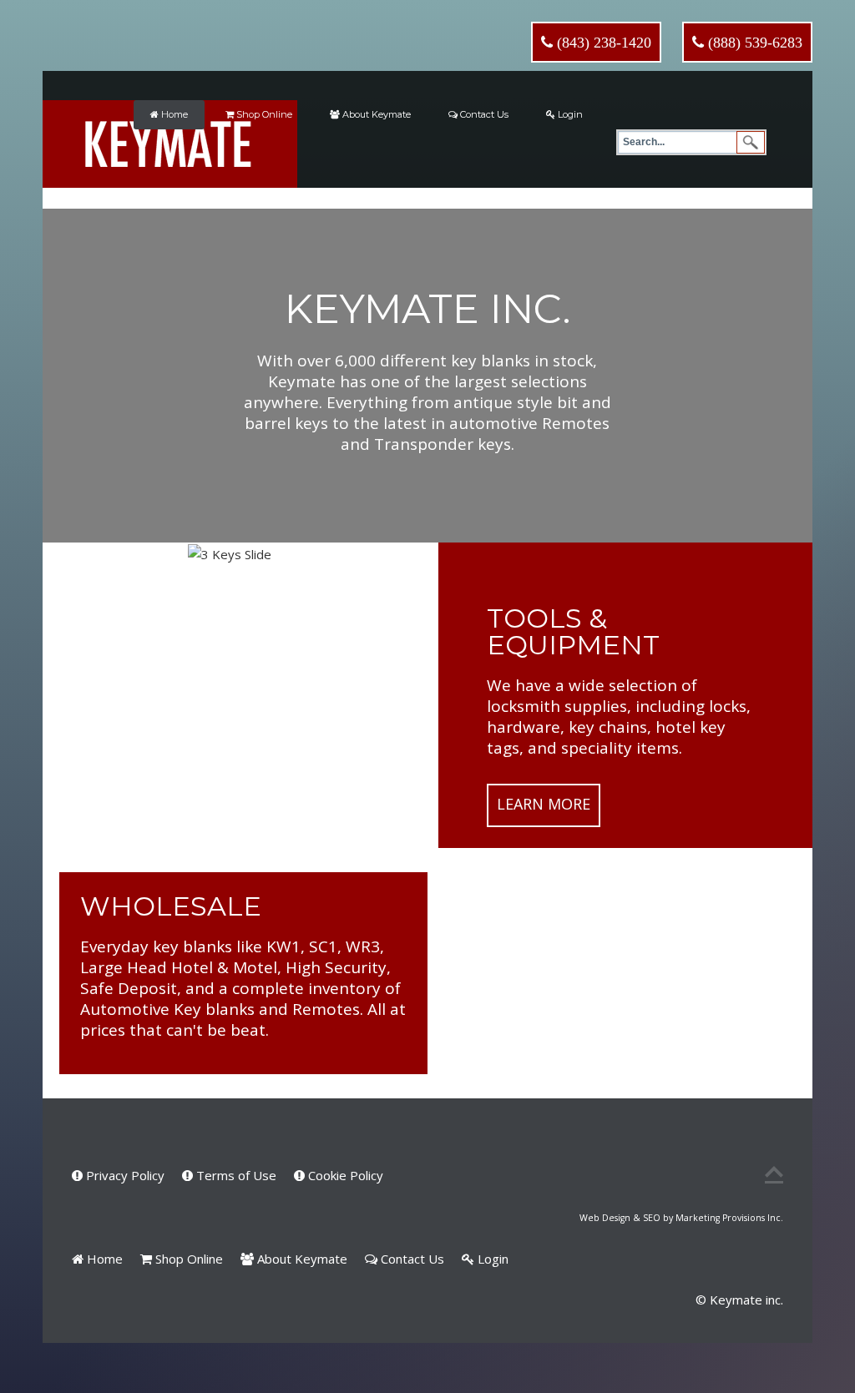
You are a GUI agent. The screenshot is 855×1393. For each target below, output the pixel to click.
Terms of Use (234, 1175)
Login (569, 114)
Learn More (543, 804)
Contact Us (483, 114)
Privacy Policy (123, 1175)
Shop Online (263, 114)
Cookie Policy (344, 1175)
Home (173, 114)
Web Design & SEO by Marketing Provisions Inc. (681, 1218)
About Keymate (375, 114)
